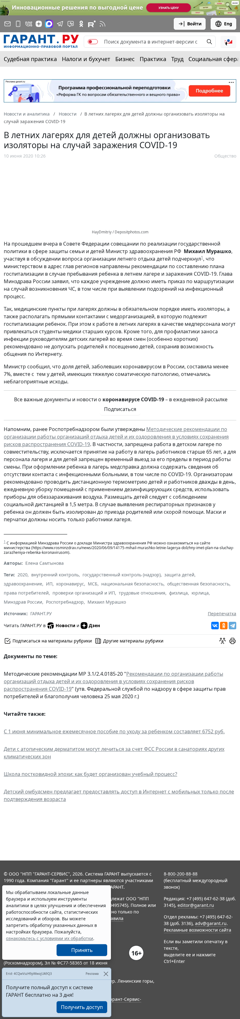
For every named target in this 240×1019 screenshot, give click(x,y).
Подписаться (120, 409)
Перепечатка (222, 613)
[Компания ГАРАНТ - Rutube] (92, 24)
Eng (228, 24)
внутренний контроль (55, 575)
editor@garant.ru (196, 905)
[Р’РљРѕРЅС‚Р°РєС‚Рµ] (215, 625)
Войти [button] (194, 24)
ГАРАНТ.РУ (41, 613)
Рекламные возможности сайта (197, 930)
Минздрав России (23, 602)
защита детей (179, 575)
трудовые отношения (142, 593)
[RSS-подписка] (102, 24)
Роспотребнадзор (65, 602)
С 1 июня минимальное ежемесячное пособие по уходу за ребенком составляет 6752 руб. (114, 731)
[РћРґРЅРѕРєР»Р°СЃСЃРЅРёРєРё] (224, 625)
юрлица (200, 593)
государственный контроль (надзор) (121, 575)
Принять (82, 950)
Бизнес (125, 59)
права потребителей (26, 593)
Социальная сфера (214, 59)
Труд (177, 59)
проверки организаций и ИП (83, 593)
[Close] (105, 973)
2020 (23, 575)
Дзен (94, 625)
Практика (153, 59)
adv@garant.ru (211, 923)
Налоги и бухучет (86, 59)
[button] (228, 42)
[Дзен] (39, 24)
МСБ (93, 584)
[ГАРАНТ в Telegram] (60, 24)
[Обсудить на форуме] (222, 641)
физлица (178, 593)
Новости (65, 625)
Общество (225, 156)
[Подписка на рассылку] (7, 24)
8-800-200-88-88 (181, 874)
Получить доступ (82, 1007)
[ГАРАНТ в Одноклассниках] (81, 24)
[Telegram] (232, 625)
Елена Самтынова (44, 563)
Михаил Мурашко (107, 602)
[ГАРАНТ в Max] (49, 24)
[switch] (93, 41)
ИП (49, 584)
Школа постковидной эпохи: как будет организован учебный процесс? (90, 774)
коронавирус (70, 584)
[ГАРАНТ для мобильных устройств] (18, 24)
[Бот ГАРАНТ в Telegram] (70, 24)
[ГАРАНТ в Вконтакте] (28, 24)
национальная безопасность (132, 584)
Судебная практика (30, 59)
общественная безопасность (198, 584)
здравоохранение (23, 584)
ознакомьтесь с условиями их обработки (49, 938)
